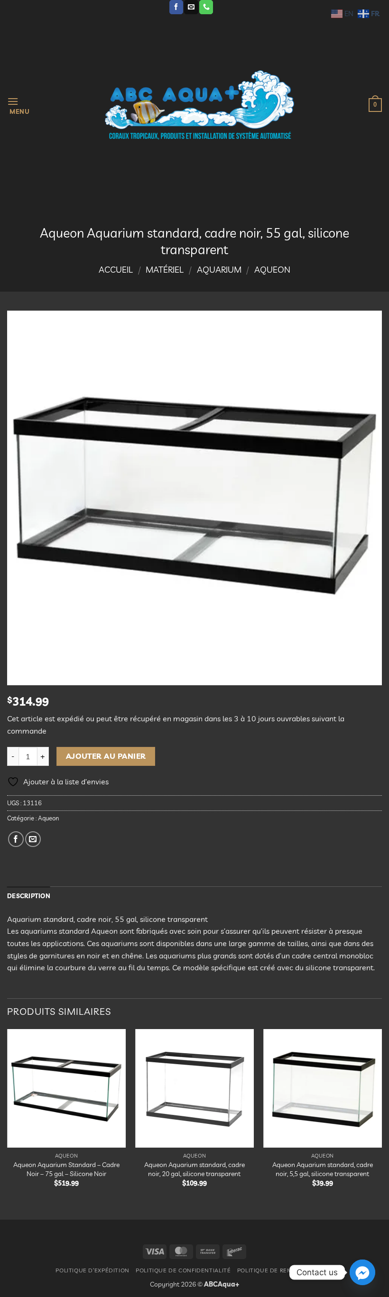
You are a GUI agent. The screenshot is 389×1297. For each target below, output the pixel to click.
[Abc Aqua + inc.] (199, 105)
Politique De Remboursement (285, 1270)
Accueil (116, 269)
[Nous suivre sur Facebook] (176, 7)
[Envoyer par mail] (33, 839)
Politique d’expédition (92, 1270)
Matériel (165, 269)
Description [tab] (28, 896)
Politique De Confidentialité (183, 1270)
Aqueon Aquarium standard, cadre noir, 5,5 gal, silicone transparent (322, 1169)
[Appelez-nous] (206, 7)
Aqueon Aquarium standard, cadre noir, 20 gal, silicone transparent (194, 1169)
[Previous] (7, 1116)
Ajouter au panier (106, 756)
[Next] (381, 1116)
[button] (18, 105)
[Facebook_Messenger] (362, 1272)
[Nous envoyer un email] (191, 7)
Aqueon (272, 269)
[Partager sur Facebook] (16, 839)
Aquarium (219, 269)
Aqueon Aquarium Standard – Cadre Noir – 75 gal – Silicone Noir (66, 1169)
